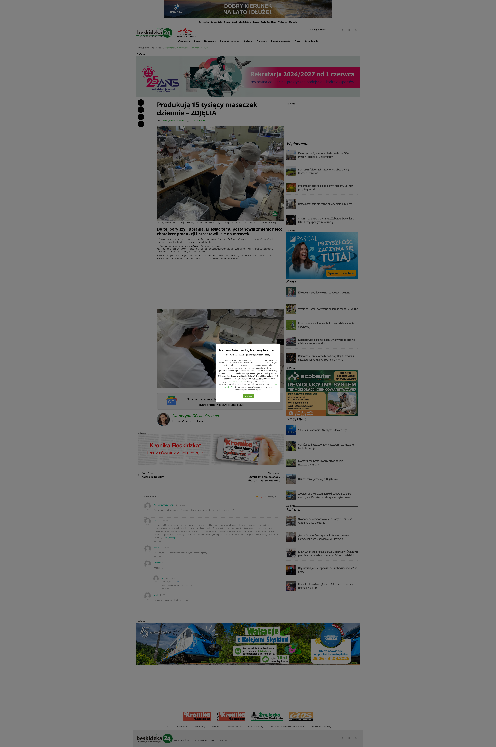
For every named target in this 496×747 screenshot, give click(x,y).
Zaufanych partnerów (236, 381)
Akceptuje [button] (248, 396)
